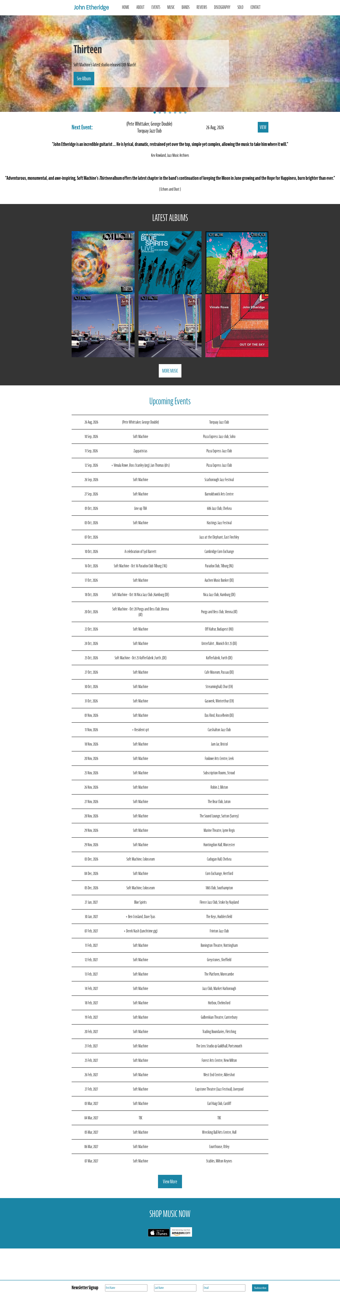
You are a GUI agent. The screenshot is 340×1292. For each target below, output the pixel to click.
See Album (84, 78)
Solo (240, 7)
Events (156, 7)
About (140, 7)
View (263, 127)
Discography (222, 7)
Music (171, 7)
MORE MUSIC (170, 370)
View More (170, 1181)
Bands (185, 7)
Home (125, 7)
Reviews (202, 7)
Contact (255, 7)
